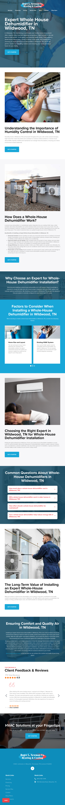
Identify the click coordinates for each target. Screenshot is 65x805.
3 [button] (10, 707)
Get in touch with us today (13, 653)
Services (10, 10)
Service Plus (33, 10)
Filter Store (54, 10)
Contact (46, 10)
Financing (17, 10)
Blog (40, 10)
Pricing (25, 10)
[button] (57, 347)
